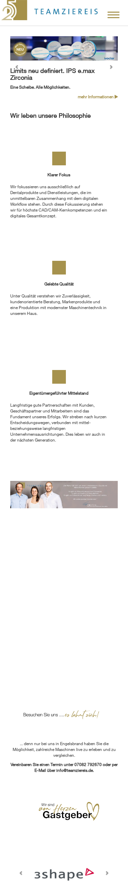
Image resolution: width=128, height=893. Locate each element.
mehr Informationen (96, 96)
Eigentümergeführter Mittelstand (58, 393)
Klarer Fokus (58, 174)
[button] (18, 68)
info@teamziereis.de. (75, 770)
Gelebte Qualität (59, 283)
